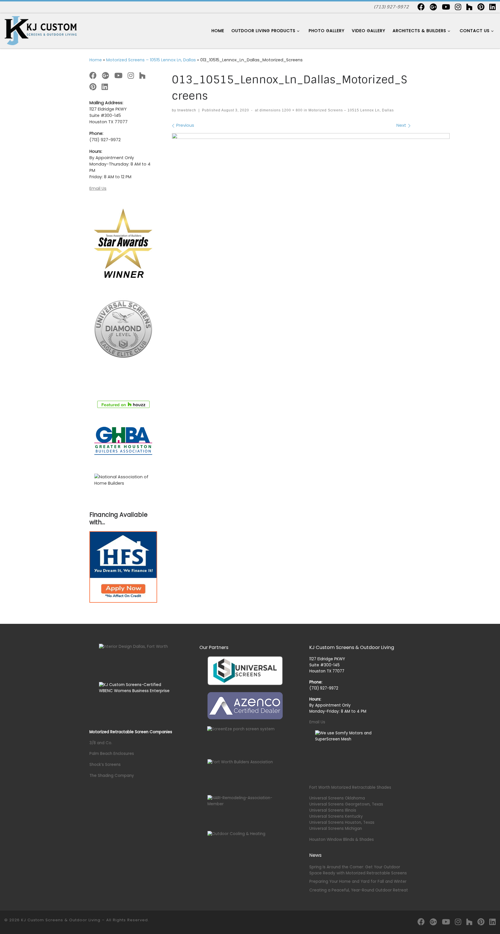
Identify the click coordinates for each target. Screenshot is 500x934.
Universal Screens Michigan (335, 828)
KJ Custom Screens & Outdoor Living (60, 920)
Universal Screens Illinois (332, 810)
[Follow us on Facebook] (421, 6)
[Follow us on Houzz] (469, 6)
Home (95, 60)
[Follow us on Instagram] (458, 6)
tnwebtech (186, 110)
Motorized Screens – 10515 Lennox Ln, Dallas (151, 60)
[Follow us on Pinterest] (480, 6)
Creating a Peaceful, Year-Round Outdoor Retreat (358, 890)
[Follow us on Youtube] (446, 6)
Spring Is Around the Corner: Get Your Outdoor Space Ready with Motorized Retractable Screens (358, 870)
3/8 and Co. (100, 743)
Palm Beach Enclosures (111, 753)
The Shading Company (111, 775)
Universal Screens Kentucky (336, 816)
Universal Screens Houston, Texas (341, 822)
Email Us (97, 188)
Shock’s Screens (105, 764)
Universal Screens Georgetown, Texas (346, 804)
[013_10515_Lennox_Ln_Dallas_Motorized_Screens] (311, 225)
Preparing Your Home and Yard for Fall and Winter (358, 881)
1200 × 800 (292, 110)
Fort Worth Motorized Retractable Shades (350, 787)
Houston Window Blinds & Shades (341, 839)
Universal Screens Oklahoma (337, 798)
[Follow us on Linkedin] (492, 6)
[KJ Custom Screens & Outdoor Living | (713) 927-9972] (40, 30)
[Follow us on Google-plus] (433, 6)
